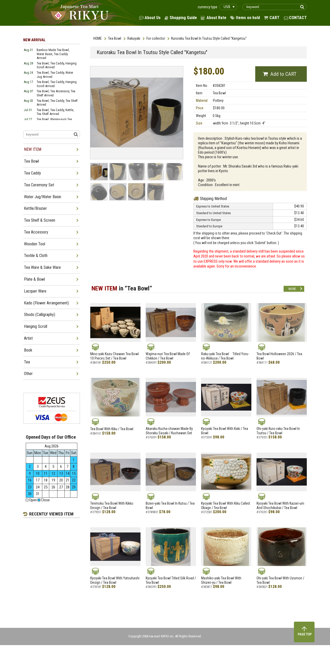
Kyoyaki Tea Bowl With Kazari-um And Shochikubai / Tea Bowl (280, 505)
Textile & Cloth (35, 255)
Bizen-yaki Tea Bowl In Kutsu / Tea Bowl (170, 505)
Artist (28, 338)
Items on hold (248, 17)
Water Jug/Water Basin (42, 196)
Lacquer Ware (35, 291)
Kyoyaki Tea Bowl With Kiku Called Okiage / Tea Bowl (225, 505)
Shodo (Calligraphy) (39, 314)
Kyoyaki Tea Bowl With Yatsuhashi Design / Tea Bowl (114, 580)
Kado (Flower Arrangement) (46, 303)
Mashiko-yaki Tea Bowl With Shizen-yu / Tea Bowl (221, 580)
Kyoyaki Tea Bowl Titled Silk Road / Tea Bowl (171, 580)
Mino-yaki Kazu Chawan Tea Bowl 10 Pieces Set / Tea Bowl (114, 356)
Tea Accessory (36, 232)
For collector (155, 38)
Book (28, 350)
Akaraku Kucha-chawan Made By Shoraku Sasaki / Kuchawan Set (169, 431)
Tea (27, 362)
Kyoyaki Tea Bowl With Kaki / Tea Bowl (224, 431)
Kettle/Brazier (35, 208)
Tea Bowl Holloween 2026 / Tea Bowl (279, 356)
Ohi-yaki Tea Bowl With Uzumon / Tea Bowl (280, 580)
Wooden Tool (34, 243)
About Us (153, 17)
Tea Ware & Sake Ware (42, 267)
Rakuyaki (133, 38)
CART (274, 17)
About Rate (216, 17)
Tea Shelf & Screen (39, 220)
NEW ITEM (32, 149)
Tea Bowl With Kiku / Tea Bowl (111, 429)
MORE (292, 289)
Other (28, 373)
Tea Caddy (32, 173)
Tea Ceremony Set (39, 184)
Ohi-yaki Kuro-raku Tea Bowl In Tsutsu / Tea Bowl (278, 431)
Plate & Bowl (34, 279)
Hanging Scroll (35, 326)
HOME (97, 38)
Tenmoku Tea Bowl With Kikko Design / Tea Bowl (111, 505)
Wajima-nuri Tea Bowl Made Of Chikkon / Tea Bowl (168, 356)
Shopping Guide (183, 17)
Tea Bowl (114, 38)
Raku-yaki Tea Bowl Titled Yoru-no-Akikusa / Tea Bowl (225, 356)
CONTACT (298, 17)
